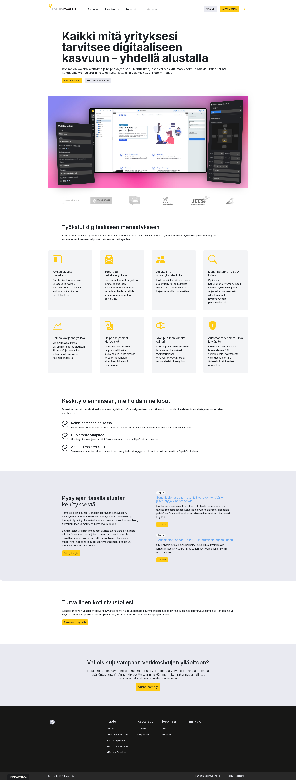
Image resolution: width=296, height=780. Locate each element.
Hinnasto (151, 9)
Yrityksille (141, 729)
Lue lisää (162, 524)
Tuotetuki (166, 734)
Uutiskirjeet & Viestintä (117, 734)
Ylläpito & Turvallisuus (117, 752)
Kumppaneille (143, 734)
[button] (210, 9)
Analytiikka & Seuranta (117, 746)
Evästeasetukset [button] (18, 776)
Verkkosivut (112, 729)
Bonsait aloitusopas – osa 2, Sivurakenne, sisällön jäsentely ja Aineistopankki (190, 499)
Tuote (91, 9)
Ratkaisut (110, 9)
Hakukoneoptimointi (116, 740)
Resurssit (131, 9)
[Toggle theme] (245, 9)
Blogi (164, 729)
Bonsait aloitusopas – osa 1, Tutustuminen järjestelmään (194, 540)
